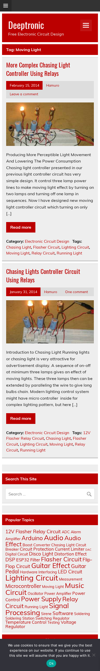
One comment (76, 292)
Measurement (70, 579)
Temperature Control (25, 622)
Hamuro (52, 85)
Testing (53, 622)
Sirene (46, 613)
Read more (20, 227)
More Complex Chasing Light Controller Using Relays (38, 69)
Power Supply (41, 599)
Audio (53, 537)
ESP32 (22, 559)
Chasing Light (18, 247)
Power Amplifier (57, 593)
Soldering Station (19, 618)
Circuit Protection (37, 549)
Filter (35, 559)
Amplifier (13, 539)
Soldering (82, 613)
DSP (10, 560)
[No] (93, 654)
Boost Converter (36, 545)
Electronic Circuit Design (47, 241)
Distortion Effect (70, 554)
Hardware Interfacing (38, 572)
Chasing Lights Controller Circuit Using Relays (43, 275)
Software (63, 613)
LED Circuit (70, 572)
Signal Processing (37, 609)
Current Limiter (69, 549)
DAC (88, 549)
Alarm (76, 532)
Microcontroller (23, 586)
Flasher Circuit (46, 247)
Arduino (32, 538)
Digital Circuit (16, 554)
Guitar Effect (50, 565)
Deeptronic (26, 24)
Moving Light (17, 253)
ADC (66, 532)
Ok (51, 663)
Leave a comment (24, 94)
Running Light (69, 253)
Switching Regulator (52, 618)
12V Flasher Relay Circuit (33, 531)
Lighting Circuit (75, 247)
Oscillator (35, 593)
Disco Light (41, 554)
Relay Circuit (43, 253)
